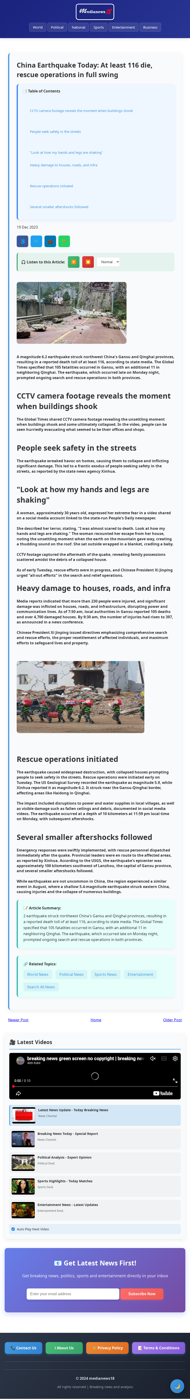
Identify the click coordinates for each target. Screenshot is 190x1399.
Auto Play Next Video (33, 1229)
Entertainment (123, 27)
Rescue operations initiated (51, 185)
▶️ (73, 262)
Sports (99, 27)
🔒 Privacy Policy (107, 1347)
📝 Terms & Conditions (158, 1347)
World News (37, 974)
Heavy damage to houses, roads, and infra (63, 165)
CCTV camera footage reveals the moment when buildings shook (81, 110)
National (78, 27)
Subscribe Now (141, 1294)
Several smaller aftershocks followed (59, 206)
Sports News (106, 974)
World (38, 27)
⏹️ (88, 262)
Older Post (172, 1019)
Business (150, 27)
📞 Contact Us (23, 1347)
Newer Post (18, 1019)
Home (96, 1019)
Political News (71, 974)
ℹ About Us (64, 1347)
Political (57, 27)
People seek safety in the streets (55, 131)
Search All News (41, 986)
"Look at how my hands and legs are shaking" (66, 152)
